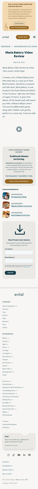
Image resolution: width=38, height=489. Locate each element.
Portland (5, 359)
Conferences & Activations (10, 396)
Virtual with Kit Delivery (9, 424)
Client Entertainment (8, 393)
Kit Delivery (5, 427)
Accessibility (7, 466)
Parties (30, 176)
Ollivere (17, 479)
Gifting (4, 412)
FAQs (4, 318)
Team (4, 312)
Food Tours (5, 381)
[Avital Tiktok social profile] (13, 455)
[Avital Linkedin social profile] (24, 455)
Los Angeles (6, 353)
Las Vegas (5, 350)
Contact (5, 462)
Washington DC (7, 372)
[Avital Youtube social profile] (19, 455)
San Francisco (6, 362)
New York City (6, 356)
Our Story (5, 309)
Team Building (22, 176)
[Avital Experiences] (5, 37)
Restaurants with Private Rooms (12, 387)
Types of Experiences (8, 306)
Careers (4, 327)
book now (22, 37)
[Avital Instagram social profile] (8, 455)
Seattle (4, 366)
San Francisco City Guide (25, 46)
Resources (6, 46)
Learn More (19, 23)
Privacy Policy (8, 470)
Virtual (4, 375)
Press (4, 324)
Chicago (4, 341)
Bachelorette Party (8, 406)
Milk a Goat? (7, 474)
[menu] (34, 37)
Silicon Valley (6, 369)
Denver (4, 347)
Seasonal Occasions (8, 409)
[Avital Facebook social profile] (29, 455)
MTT (26, 479)
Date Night (5, 403)
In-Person (5, 421)
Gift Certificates (7, 415)
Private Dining (6, 384)
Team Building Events (8, 390)
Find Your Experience (19, 27)
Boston (4, 338)
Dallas (4, 344)
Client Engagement (11, 176)
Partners (5, 315)
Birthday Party (6, 399)
